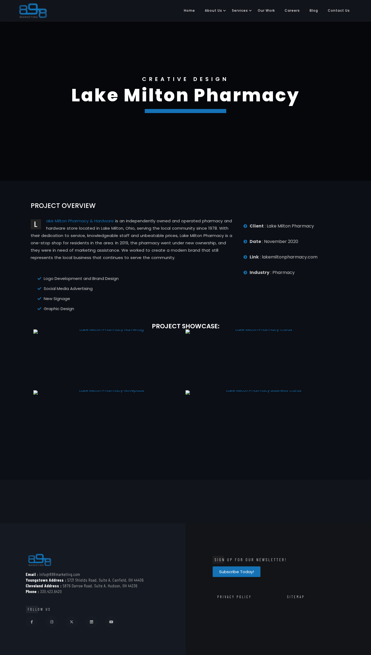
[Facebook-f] (32, 622)
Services (240, 10)
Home (189, 10)
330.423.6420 (44, 591)
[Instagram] (52, 622)
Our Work (266, 10)
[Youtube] (111, 622)
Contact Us (339, 10)
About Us (213, 10)
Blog (314, 10)
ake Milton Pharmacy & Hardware (80, 221)
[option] (185, 101)
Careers (292, 10)
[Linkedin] (92, 622)
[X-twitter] (71, 622)
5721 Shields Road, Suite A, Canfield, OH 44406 (85, 579)
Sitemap (296, 597)
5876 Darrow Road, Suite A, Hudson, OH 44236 (81, 585)
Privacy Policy (234, 597)
